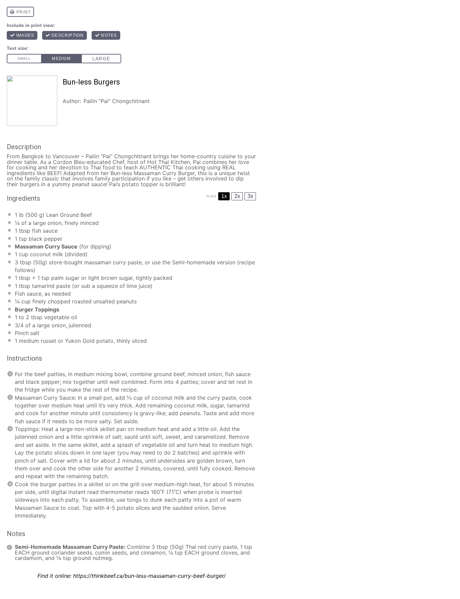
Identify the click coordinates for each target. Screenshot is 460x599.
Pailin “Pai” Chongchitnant (117, 101)
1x (224, 196)
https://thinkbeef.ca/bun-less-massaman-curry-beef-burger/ (149, 575)
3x (250, 196)
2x (237, 196)
